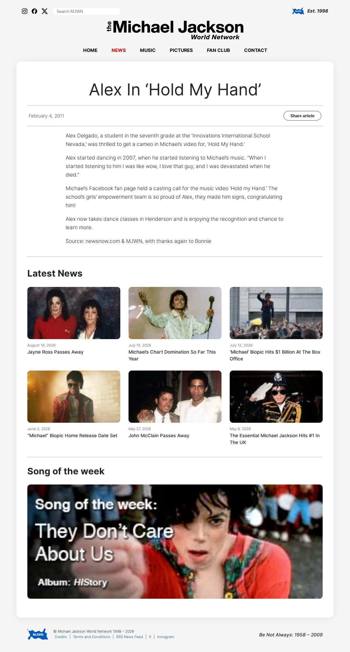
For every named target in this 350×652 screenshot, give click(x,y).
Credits (61, 637)
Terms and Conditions (91, 637)
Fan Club (218, 50)
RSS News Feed (129, 637)
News (119, 50)
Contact (255, 50)
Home (90, 50)
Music (148, 50)
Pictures (181, 50)
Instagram (165, 637)
